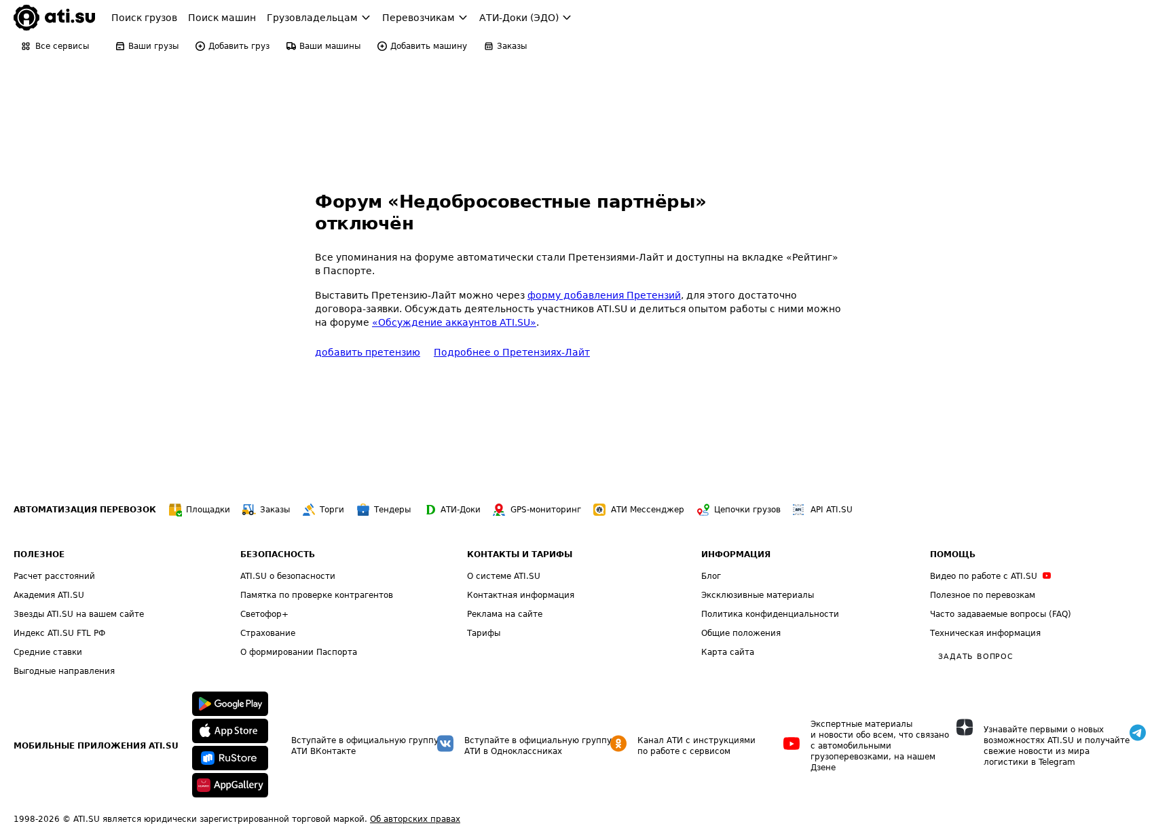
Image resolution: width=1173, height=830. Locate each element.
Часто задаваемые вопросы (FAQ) (1000, 614)
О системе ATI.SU (503, 576)
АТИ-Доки (461, 509)
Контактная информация (520, 595)
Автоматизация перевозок (85, 509)
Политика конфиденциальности (770, 614)
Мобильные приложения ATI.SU (96, 746)
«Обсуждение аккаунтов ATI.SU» (454, 322)
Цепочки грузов (747, 509)
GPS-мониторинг (545, 509)
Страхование (267, 633)
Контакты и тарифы (519, 554)
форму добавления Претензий (604, 295)
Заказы (275, 509)
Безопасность (277, 554)
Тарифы (483, 633)
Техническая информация (985, 633)
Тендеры (392, 509)
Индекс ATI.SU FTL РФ (59, 633)
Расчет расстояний (54, 576)
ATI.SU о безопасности (287, 576)
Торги (332, 509)
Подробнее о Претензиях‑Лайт (512, 352)
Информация (735, 554)
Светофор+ (264, 614)
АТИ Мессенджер (647, 509)
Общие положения (741, 633)
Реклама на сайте (504, 614)
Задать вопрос (975, 656)
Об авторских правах (415, 819)
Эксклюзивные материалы (757, 595)
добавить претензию (367, 352)
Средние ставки (48, 652)
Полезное (39, 554)
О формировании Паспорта (298, 652)
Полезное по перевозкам (982, 595)
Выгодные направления (64, 671)
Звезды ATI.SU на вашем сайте (79, 614)
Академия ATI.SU (49, 595)
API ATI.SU (832, 509)
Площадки (208, 509)
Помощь (952, 554)
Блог (711, 576)
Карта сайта (727, 652)
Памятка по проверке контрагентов (316, 595)
